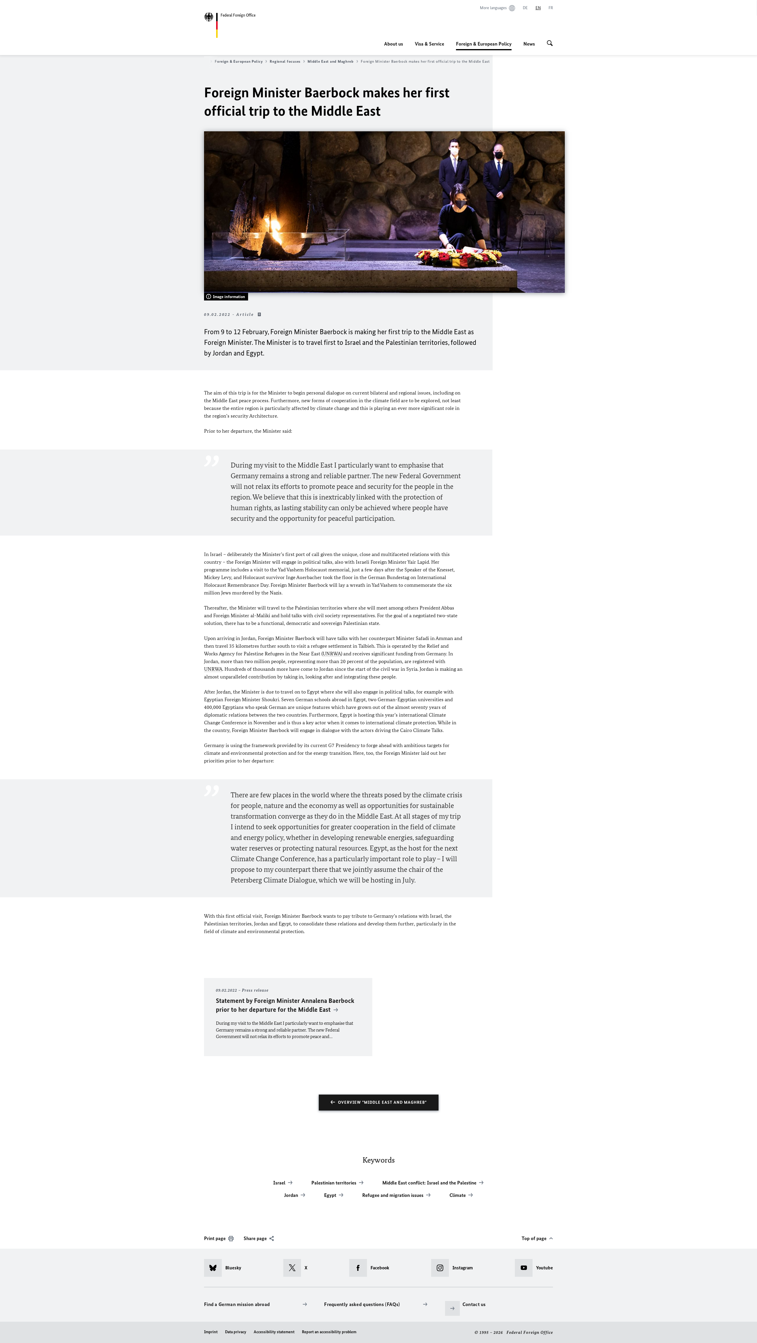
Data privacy (235, 1331)
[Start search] (550, 43)
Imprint (211, 1331)
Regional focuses (285, 61)
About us (393, 44)
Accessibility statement (274, 1331)
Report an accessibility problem (329, 1331)
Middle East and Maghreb (331, 61)
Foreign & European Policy (484, 45)
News (529, 44)
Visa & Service (429, 44)
